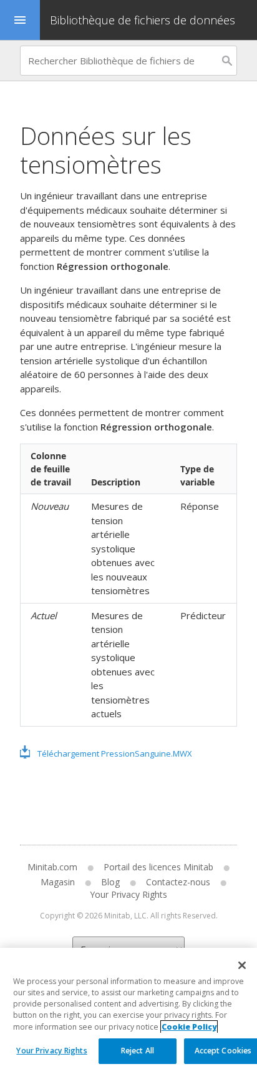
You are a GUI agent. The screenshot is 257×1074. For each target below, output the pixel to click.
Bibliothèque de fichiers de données (142, 19)
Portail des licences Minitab (158, 867)
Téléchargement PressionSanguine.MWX (114, 753)
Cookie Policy (189, 1027)
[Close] (242, 965)
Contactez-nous (178, 882)
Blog (110, 882)
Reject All (137, 1050)
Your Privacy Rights (51, 1050)
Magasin (58, 882)
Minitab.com (52, 867)
